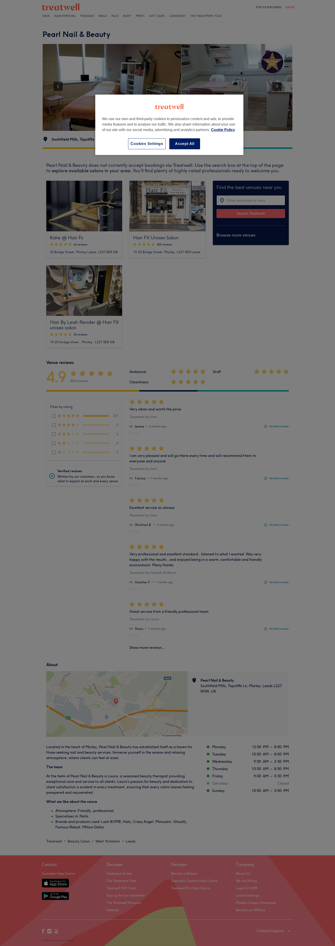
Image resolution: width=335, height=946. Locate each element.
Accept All (184, 144)
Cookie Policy (223, 130)
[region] (169, 125)
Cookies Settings (147, 144)
